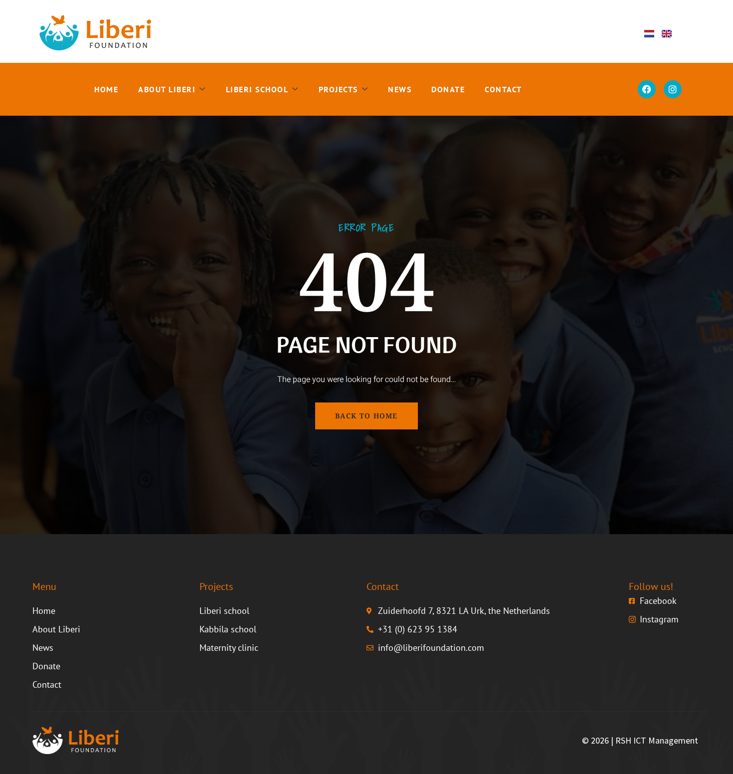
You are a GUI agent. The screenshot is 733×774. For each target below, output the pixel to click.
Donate (448, 89)
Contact (503, 89)
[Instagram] (673, 89)
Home (106, 89)
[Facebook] (647, 89)
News (399, 89)
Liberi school (257, 89)
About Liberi (166, 89)
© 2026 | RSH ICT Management (640, 740)
